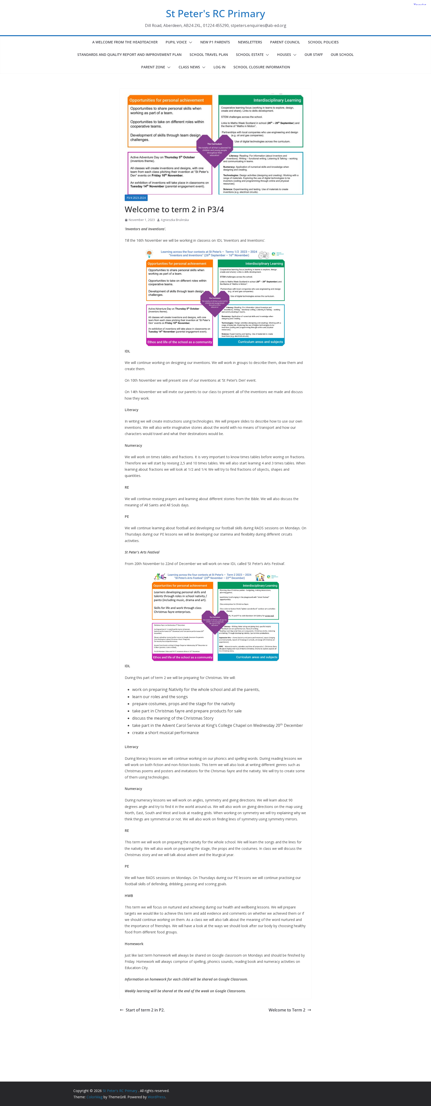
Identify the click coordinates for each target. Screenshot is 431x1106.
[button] (189, 42)
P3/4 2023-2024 (136, 198)
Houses (284, 54)
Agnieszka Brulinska (175, 220)
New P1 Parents (215, 42)
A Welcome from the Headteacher (125, 42)
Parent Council (285, 42)
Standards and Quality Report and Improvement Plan (129, 54)
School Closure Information (261, 67)
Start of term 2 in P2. (145, 1010)
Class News (189, 67)
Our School (342, 54)
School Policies (323, 42)
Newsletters (250, 42)
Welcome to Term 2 (287, 1010)
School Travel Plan (209, 54)
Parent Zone (153, 67)
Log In (219, 67)
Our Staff (314, 54)
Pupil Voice (176, 42)
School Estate (250, 54)
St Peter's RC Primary (215, 13)
